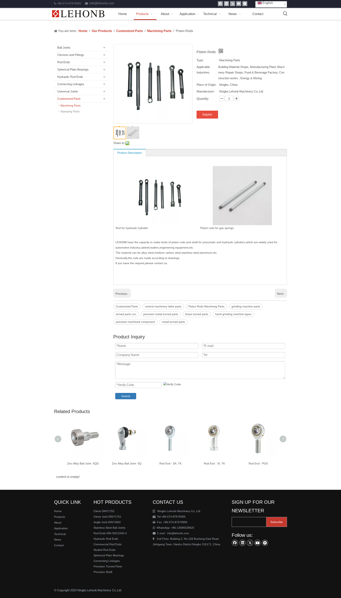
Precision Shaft (103, 572)
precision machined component (135, 321)
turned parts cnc (126, 314)
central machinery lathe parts (163, 306)
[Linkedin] (226, 3)
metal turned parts (173, 321)
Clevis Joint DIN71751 (107, 516)
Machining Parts (70, 105)
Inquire (207, 114)
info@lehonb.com (101, 3)
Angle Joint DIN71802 (107, 522)
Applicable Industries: (203, 69)
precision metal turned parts (160, 314)
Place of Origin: (206, 84)
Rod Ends (63, 62)
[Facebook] (220, 3)
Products (59, 516)
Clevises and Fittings (70, 55)
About (57, 522)
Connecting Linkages (70, 84)
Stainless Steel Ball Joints (109, 527)
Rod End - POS (258, 463)
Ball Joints (63, 47)
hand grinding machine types (233, 314)
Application (61, 528)
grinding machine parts (245, 306)
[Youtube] (238, 3)
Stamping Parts (70, 111)
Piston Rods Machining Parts (206, 306)
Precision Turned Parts (108, 566)
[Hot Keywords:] (285, 13)
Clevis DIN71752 (104, 511)
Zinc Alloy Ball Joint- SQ (126, 463)
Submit (125, 396)
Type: (200, 60)
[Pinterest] (244, 3)
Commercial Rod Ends (108, 544)
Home (58, 511)
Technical (60, 534)
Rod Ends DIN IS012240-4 (110, 533)
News (57, 539)
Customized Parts (69, 98)
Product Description (129, 152)
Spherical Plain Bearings (73, 69)
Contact (59, 545)
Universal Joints (67, 91)
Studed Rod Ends (104, 549)
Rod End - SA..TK (170, 463)
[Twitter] (232, 3)
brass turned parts (196, 314)
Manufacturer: (206, 91)
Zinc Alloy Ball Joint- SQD (83, 463)
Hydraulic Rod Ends (70, 76)
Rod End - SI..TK (214, 463)
